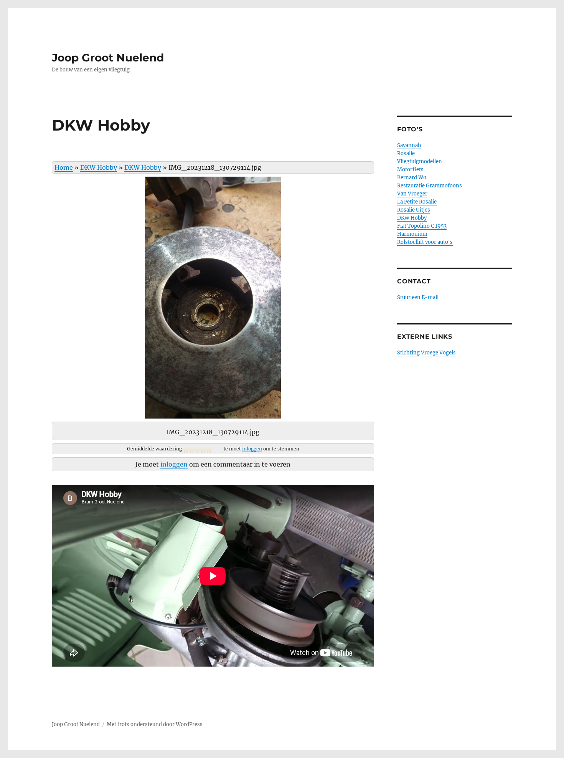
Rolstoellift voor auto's (425, 242)
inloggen (252, 449)
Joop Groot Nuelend (108, 57)
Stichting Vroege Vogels (426, 352)
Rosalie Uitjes (413, 210)
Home (63, 167)
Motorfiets (410, 169)
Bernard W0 (411, 177)
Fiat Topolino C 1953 (422, 226)
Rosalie (406, 153)
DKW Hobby (98, 167)
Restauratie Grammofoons (429, 185)
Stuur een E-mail (418, 297)
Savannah (409, 145)
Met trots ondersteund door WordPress (155, 724)
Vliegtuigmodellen (419, 161)
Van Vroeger (412, 193)
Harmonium (412, 234)
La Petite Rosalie (417, 202)
